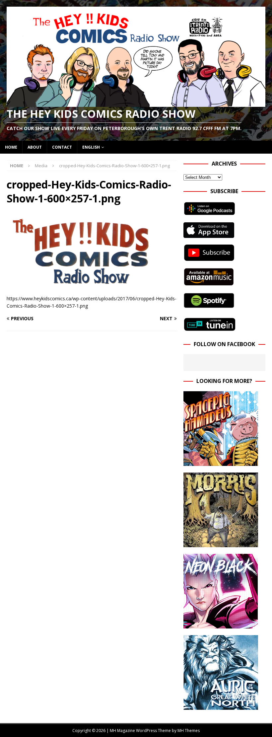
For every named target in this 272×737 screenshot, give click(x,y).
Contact (62, 147)
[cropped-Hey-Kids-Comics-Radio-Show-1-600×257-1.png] (92, 284)
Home (11, 147)
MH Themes (188, 730)
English (91, 147)
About (35, 147)
